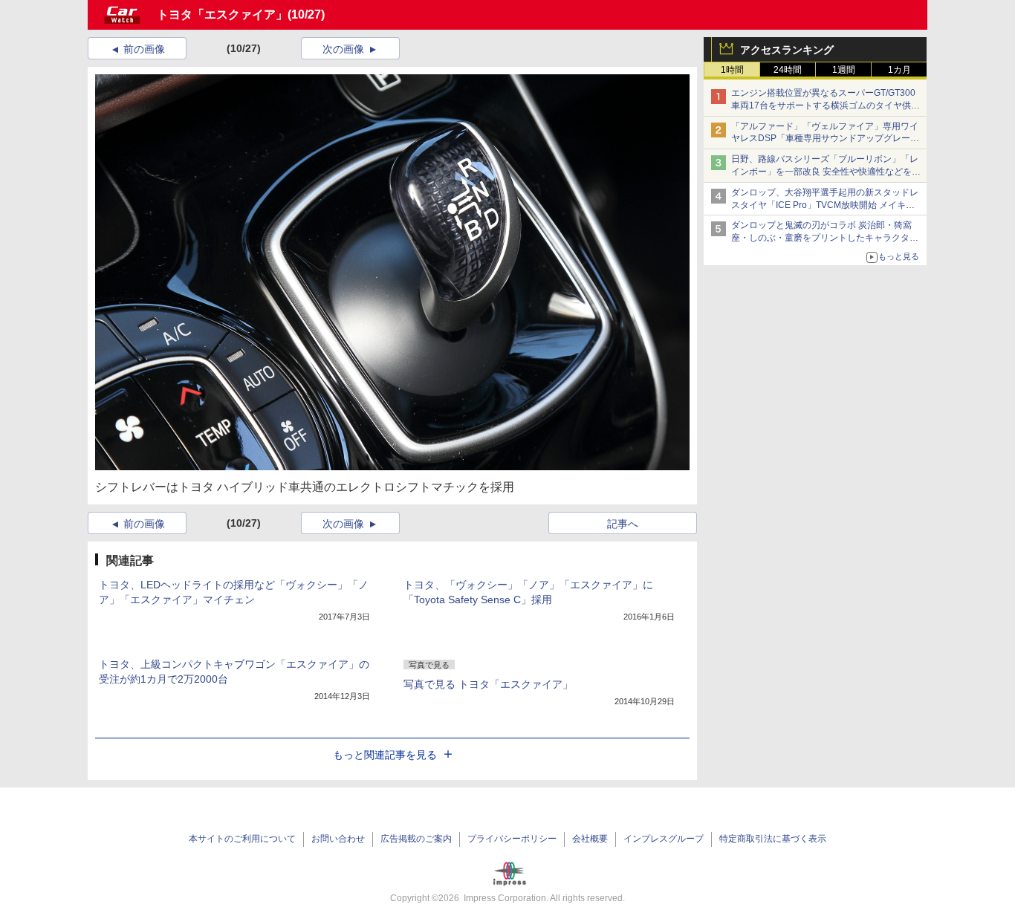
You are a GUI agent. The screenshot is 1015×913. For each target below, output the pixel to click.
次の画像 (343, 49)
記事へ (622, 524)
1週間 (843, 70)
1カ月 (899, 70)
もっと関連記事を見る (385, 755)
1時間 (732, 70)
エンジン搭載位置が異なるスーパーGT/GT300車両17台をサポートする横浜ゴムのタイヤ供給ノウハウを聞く (825, 105)
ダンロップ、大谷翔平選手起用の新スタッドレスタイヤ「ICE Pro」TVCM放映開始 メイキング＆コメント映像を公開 (824, 205)
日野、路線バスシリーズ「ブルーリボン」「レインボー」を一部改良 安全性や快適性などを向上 (826, 171)
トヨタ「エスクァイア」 (222, 14)
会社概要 (590, 839)
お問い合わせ (338, 839)
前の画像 (144, 49)
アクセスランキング (787, 50)
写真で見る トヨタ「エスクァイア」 (488, 684)
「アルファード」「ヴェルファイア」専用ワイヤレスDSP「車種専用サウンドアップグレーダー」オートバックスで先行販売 (825, 139)
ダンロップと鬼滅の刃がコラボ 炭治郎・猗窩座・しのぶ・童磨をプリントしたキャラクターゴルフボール (824, 238)
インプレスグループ (663, 839)
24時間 (788, 70)
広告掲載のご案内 (416, 839)
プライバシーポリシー (512, 839)
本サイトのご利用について (242, 839)
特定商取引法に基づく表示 (772, 839)
